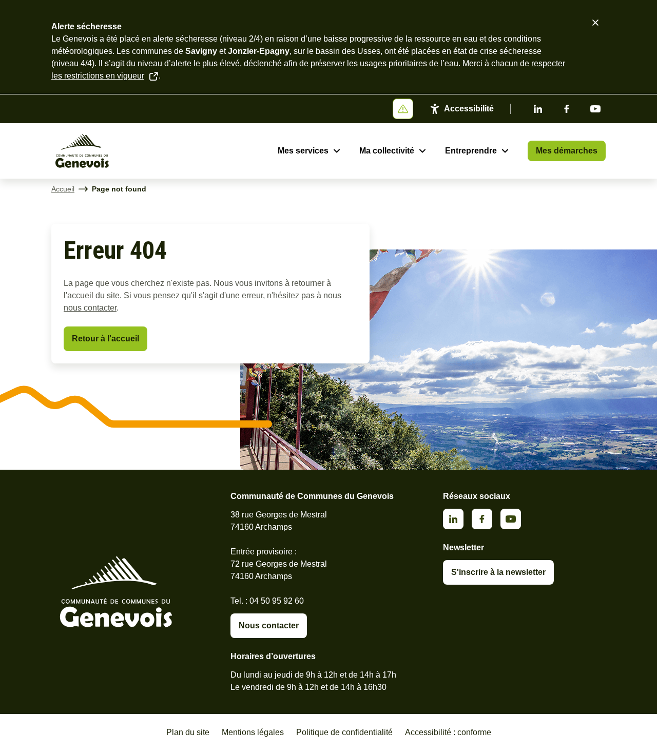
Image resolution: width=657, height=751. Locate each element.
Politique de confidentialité (344, 732)
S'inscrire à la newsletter (498, 572)
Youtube (595, 109)
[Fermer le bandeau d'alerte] (595, 22)
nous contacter (90, 307)
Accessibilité (469, 108)
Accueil (62, 189)
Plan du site (187, 732)
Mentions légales (253, 732)
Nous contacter (269, 625)
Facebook (566, 109)
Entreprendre (471, 150)
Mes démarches (566, 150)
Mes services (303, 150)
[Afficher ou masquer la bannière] (403, 109)
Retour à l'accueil (105, 338)
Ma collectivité (386, 150)
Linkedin (538, 109)
